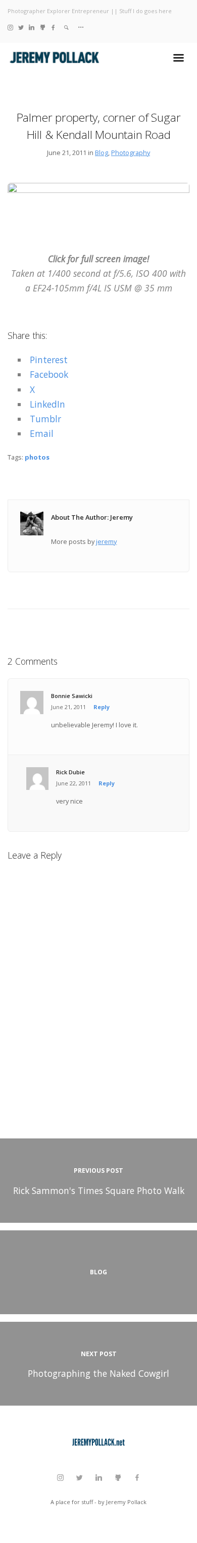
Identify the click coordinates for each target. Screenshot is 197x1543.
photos (37, 457)
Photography (130, 152)
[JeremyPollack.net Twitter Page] (21, 27)
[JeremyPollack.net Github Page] (42, 27)
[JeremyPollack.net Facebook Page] (53, 27)
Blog (101, 152)
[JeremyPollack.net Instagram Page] (10, 27)
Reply (101, 707)
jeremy (106, 541)
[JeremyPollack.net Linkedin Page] (31, 27)
